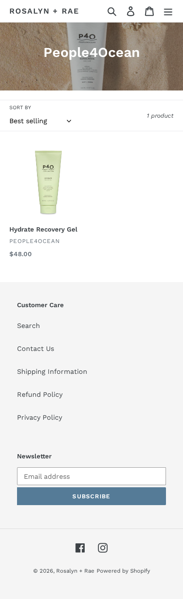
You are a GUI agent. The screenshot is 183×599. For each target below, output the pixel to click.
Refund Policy (40, 394)
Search (28, 326)
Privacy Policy (39, 417)
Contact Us (35, 349)
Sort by (20, 107)
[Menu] (168, 11)
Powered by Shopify (123, 571)
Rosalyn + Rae (44, 10)
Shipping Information (52, 371)
